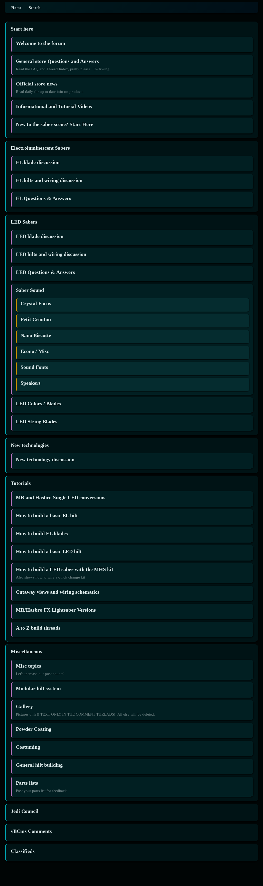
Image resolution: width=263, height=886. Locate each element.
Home (16, 7)
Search (34, 7)
